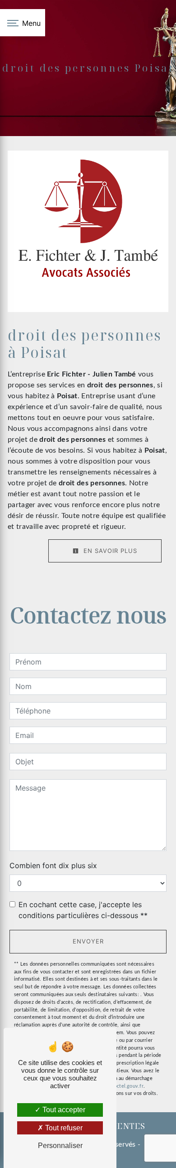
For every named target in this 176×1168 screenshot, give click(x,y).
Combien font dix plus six (53, 865)
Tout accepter (63, 1110)
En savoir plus (109, 550)
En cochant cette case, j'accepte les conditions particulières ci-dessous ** (83, 910)
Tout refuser (63, 1128)
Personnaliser (60, 1145)
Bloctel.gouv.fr (126, 1086)
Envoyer (88, 941)
